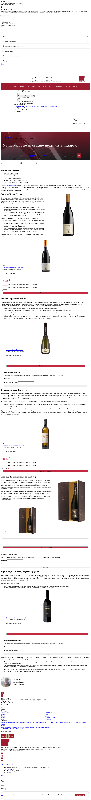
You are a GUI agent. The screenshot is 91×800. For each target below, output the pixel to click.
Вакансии (10, 722)
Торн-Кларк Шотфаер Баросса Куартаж (16, 182)
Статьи (8, 137)
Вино (4, 36)
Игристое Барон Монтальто (14, 350)
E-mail (2, 785)
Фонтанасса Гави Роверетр (12, 178)
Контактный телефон (10, 382)
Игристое (22, 86)
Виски (28, 86)
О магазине (67, 86)
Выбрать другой (29, 96)
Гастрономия (7, 51)
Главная (11, 155)
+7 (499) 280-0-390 (6, 728)
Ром (39, 86)
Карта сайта (45, 727)
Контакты (4, 722)
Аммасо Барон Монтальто (12, 176)
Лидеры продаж (50, 717)
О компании (22, 722)
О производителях (28, 727)
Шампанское (4, 714)
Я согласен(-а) (80, 795)
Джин (47, 716)
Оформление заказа (33, 155)
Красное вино (5, 712)
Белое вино (49, 712)
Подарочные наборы (10, 61)
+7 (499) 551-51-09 (17, 728)
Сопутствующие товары (11, 56)
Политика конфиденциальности (53, 722)
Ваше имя (7, 378)
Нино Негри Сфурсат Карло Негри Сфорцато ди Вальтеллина (21, 267)
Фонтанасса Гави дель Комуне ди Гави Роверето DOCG (19, 445)
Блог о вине (38, 727)
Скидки (50, 86)
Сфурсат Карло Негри (11, 173)
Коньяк (33, 86)
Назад (2, 64)
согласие (67, 794)
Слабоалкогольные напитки (13, 46)
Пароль (3, 788)
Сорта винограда (46, 155)
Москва (14, 764)
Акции (44, 86)
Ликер (3, 717)
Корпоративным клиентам (35, 722)
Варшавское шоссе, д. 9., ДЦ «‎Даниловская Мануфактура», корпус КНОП (36, 106)
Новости (75, 86)
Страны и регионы (17, 727)
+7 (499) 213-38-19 (9, 769)
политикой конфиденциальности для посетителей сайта (37, 795)
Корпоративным (58, 86)
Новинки (48, 719)
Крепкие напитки (9, 41)
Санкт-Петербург (6, 764)
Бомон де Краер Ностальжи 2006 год (15, 180)
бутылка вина (11, 185)
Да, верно (20, 96)
